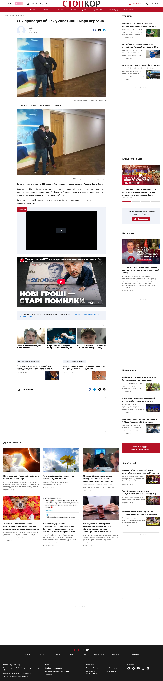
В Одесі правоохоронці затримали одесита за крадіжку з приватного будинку (84, 367)
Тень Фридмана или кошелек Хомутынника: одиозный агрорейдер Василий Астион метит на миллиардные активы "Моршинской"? (140, 495)
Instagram (22, 316)
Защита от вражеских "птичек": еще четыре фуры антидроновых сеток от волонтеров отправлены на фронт (139, 192)
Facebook (83, 314)
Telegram (76, 314)
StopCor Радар (113, 10)
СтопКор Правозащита (53, 668)
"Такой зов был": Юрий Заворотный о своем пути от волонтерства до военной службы (140, 270)
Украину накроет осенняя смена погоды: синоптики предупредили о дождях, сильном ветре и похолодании (21, 526)
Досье (84, 10)
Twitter (96, 314)
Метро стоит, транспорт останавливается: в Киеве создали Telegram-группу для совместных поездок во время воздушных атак (59, 527)
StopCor (30, 28)
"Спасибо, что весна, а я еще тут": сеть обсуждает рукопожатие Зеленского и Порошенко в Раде (34, 369)
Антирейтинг (128, 10)
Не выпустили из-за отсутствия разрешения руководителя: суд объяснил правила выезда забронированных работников (97, 527)
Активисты (49, 675)
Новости (60, 10)
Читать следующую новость (74, 361)
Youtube (90, 314)
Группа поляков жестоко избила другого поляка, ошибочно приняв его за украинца (141, 68)
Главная (6, 15)
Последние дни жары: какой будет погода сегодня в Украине (59, 477)
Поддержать (137, 3)
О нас (47, 665)
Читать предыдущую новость (28, 361)
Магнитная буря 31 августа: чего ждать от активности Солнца (21, 477)
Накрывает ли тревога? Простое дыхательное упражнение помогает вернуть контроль (138, 26)
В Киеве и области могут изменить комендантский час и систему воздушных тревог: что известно (98, 479)
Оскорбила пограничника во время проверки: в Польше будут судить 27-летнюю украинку (139, 47)
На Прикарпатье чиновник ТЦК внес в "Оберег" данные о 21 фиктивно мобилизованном (139, 422)
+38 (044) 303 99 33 (141, 449)
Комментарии (27, 390)
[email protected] (23, 676)
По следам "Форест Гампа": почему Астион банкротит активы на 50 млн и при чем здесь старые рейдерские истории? (139, 474)
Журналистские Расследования (57, 671)
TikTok (29, 316)
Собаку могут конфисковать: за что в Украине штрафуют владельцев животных (139, 380)
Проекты (33, 10)
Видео (46, 10)
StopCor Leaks (97, 10)
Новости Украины (17, 15)
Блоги (73, 10)
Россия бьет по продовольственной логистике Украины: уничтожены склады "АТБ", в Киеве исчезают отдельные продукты (138, 402)
